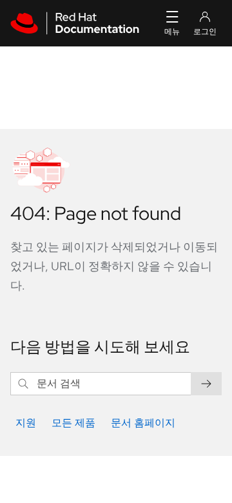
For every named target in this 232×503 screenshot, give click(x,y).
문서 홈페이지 (143, 422)
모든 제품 (73, 422)
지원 (25, 422)
